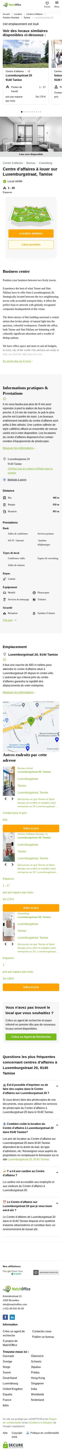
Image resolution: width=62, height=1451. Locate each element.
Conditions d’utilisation (40, 1422)
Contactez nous (41, 1331)
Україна (36, 1367)
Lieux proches (31, 244)
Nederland (37, 1399)
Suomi (7, 1372)
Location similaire (31, 233)
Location (18, 14)
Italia (6, 1405)
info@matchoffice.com (15, 1304)
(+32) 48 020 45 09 (13, 1308)
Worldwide (37, 1394)
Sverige (7, 1361)
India (34, 1388)
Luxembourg (10, 1383)
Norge (6, 1367)
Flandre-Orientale (11, 18)
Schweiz (36, 1361)
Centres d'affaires (34, 14)
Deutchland (10, 1377)
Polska (35, 1372)
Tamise (27, 18)
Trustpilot (8, 1251)
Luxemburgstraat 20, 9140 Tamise (28, 1159)
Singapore (37, 1383)
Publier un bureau (43, 1336)
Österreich (37, 1356)
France (7, 1399)
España (7, 1394)
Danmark (8, 1356)
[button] (45, 44)
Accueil (6, 14)
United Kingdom (13, 1388)
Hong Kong (38, 1377)
